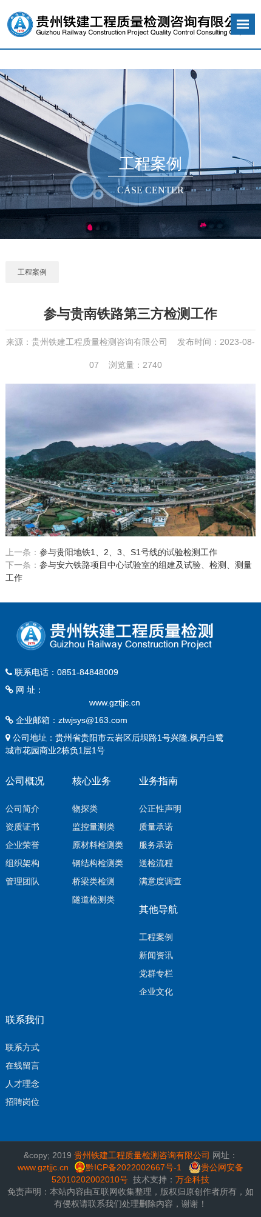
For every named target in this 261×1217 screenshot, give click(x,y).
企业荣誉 (22, 845)
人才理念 (22, 1084)
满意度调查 (160, 881)
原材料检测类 (97, 845)
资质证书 (22, 827)
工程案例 (32, 272)
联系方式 (22, 1047)
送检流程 (156, 863)
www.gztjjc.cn (114, 702)
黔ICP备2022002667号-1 (135, 1167)
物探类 (85, 808)
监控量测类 (93, 827)
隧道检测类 (93, 899)
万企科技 (192, 1179)
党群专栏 (156, 973)
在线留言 (22, 1065)
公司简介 (22, 808)
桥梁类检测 (93, 881)
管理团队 (22, 881)
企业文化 (156, 991)
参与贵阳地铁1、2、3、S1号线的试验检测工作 (128, 552)
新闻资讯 (156, 955)
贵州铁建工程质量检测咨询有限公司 (142, 1155)
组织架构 (22, 863)
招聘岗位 (22, 1102)
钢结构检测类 (97, 863)
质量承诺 (156, 827)
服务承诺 (156, 845)
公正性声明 (160, 808)
